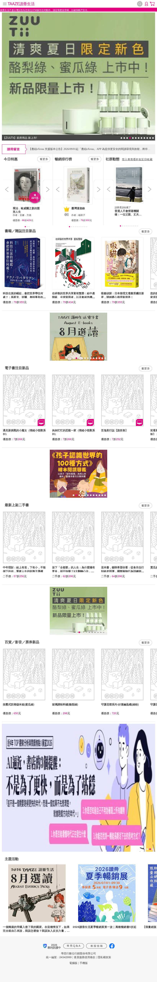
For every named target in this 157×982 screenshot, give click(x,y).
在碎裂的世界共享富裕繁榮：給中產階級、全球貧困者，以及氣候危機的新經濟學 (73, 297)
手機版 (84, 963)
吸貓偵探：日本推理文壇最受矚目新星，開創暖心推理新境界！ (122, 295)
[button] (7, 189)
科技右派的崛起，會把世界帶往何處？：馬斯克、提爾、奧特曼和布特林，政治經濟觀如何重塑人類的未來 (24, 297)
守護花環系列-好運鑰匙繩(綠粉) (120, 704)
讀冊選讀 (119, 207)
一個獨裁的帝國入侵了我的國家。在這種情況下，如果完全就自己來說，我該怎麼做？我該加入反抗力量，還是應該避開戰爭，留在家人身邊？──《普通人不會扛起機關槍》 (37, 928)
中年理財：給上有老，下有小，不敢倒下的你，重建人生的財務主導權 (24, 569)
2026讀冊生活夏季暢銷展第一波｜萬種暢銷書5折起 (105, 927)
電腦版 (73, 963)
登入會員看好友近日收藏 (137, 159)
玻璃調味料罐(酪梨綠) (65, 704)
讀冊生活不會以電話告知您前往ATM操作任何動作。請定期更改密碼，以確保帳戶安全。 (45, 10)
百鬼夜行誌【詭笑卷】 (114, 430)
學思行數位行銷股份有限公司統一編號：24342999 (71, 955)
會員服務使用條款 (84, 957)
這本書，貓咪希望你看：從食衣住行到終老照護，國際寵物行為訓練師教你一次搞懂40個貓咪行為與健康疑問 (122, 571)
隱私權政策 (104, 957)
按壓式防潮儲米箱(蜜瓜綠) (18, 704)
